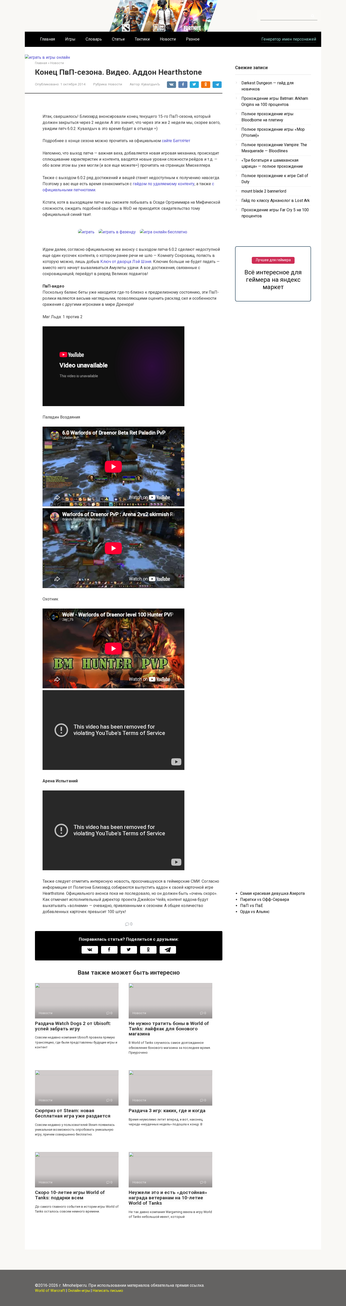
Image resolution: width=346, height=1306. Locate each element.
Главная (47, 39)
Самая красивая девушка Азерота (272, 893)
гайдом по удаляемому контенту (164, 183)
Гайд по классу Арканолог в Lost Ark (275, 200)
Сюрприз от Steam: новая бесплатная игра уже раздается (72, 1113)
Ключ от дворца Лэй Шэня (125, 261)
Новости (168, 39)
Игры (70, 39)
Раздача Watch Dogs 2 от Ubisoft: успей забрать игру (73, 1026)
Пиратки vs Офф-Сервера (264, 899)
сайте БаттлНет (176, 140)
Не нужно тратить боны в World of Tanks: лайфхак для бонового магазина (169, 1028)
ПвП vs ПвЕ (251, 905)
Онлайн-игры (79, 1291)
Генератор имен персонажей (288, 39)
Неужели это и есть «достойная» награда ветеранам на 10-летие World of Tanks (168, 1197)
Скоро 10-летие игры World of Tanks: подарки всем (70, 1195)
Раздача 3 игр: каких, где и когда (167, 1110)
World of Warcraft (50, 1291)
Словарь (94, 39)
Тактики (142, 39)
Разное (193, 39)
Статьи (118, 39)
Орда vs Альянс (255, 911)
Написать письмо (108, 1291)
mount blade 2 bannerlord (263, 191)
